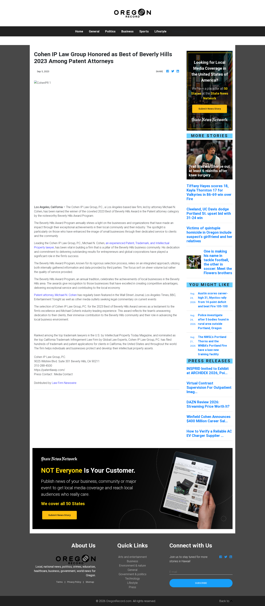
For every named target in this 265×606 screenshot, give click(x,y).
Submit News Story (209, 108)
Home (80, 31)
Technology (132, 578)
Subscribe (201, 583)
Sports (144, 31)
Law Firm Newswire (64, 383)
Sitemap (90, 581)
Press (132, 587)
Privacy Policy (74, 581)
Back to (224, 601)
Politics (110, 31)
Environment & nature (132, 565)
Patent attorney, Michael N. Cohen (55, 295)
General (94, 31)
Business (127, 31)
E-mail (173, 572)
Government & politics (132, 574)
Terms (59, 581)
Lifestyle (160, 31)
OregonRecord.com (118, 601)
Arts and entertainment (132, 557)
